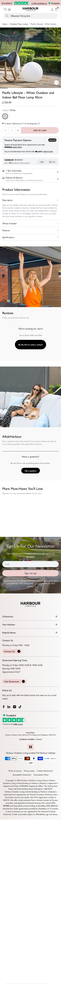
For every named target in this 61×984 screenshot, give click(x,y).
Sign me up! (30, 573)
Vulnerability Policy (41, 774)
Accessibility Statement (22, 774)
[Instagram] (14, 706)
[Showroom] (9, 9)
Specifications (8, 237)
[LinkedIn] (9, 706)
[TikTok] (21, 707)
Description (7, 200)
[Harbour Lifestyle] (30, 9)
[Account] (52, 9)
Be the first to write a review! (30, 344)
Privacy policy (29, 770)
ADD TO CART (40, 130)
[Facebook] (3, 706)
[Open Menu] (5, 9)
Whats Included (9, 223)
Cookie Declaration (45, 770)
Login (42, 161)
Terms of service (15, 770)
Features (6, 230)
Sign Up (52, 161)
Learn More (17, 147)
